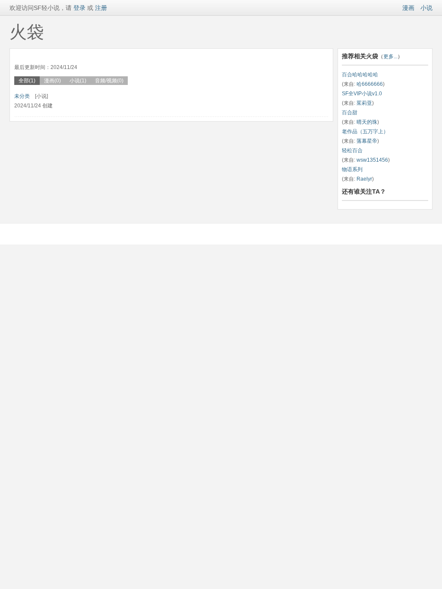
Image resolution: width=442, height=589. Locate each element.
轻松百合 (352, 150)
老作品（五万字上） (365, 131)
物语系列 (352, 169)
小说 (426, 7)
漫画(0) (52, 81)
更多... (390, 56)
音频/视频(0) (109, 81)
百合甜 (349, 113)
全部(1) (27, 81)
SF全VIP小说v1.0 (362, 94)
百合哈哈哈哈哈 (360, 75)
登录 (78, 7)
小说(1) (77, 81)
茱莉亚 (364, 103)
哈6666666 (370, 84)
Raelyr (364, 179)
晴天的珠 (367, 122)
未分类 (22, 96)
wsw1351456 (372, 160)
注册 (101, 7)
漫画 (408, 7)
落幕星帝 (367, 141)
